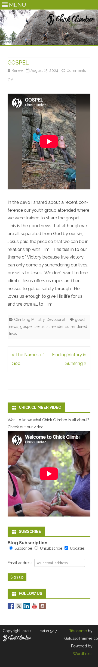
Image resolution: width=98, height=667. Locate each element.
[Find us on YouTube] (34, 606)
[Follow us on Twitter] (19, 606)
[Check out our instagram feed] (42, 606)
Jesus (40, 326)
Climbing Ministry (29, 319)
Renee (17, 70)
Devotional (56, 319)
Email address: (21, 563)
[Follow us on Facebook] (11, 606)
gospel (26, 326)
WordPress (83, 653)
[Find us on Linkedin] (26, 606)
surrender (55, 326)
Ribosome (78, 631)
